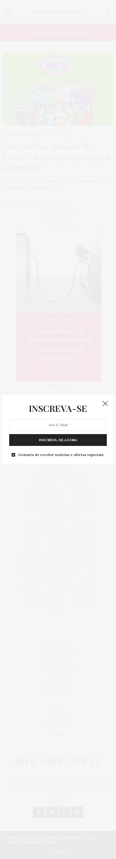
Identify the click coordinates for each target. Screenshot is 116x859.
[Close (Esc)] (105, 404)
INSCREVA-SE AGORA (58, 440)
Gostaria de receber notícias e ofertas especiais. (61, 455)
